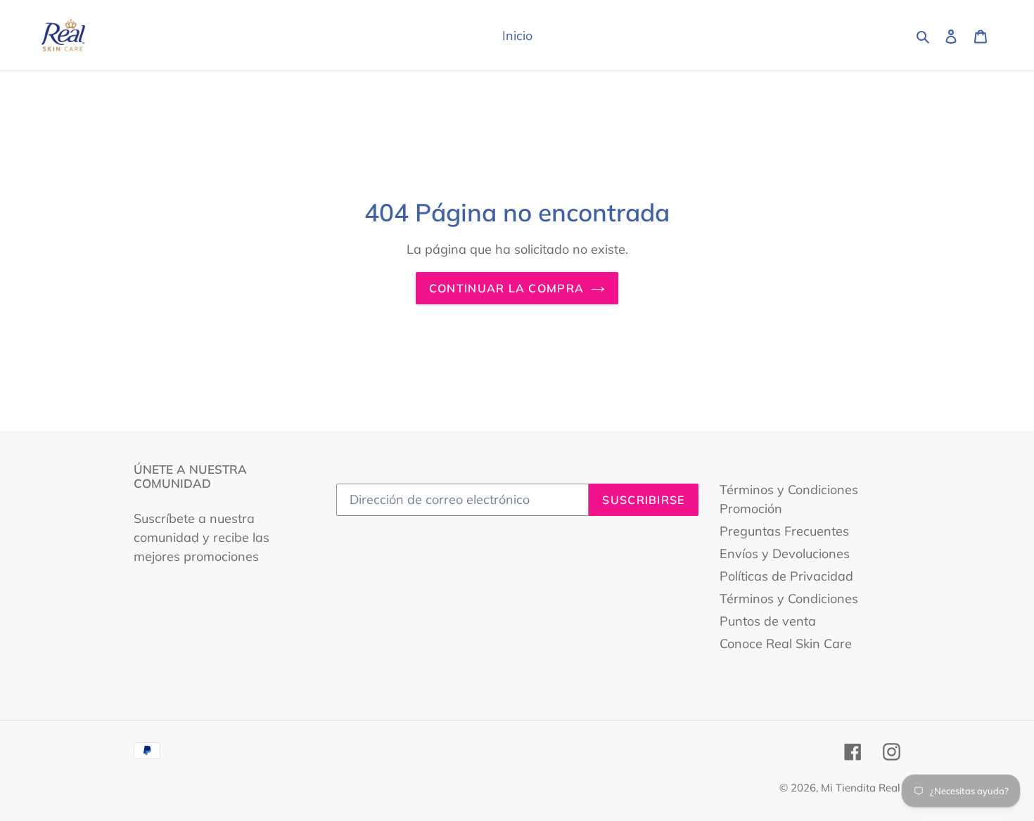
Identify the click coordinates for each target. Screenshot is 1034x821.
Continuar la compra (506, 288)
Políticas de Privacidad (786, 576)
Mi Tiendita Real (860, 787)
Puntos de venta (768, 621)
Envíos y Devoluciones (785, 553)
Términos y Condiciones (789, 598)
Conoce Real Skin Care (786, 643)
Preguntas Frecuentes (784, 531)
